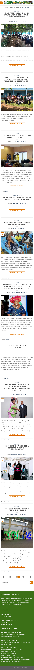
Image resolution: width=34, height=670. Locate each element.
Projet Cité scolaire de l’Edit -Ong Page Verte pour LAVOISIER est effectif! (17, 198)
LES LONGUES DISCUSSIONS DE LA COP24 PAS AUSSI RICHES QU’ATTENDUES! (17, 448)
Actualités (20, 195)
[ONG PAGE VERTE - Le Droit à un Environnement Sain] (18, 3)
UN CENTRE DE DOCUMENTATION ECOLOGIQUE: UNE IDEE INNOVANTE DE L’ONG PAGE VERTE (17, 15)
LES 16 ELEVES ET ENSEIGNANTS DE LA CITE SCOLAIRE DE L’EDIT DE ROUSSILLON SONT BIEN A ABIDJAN (17, 79)
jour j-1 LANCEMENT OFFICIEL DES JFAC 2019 (17, 347)
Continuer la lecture (17, 65)
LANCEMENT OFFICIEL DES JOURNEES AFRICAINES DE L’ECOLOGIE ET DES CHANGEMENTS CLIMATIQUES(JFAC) (17, 286)
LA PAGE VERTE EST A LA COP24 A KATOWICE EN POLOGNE (17, 509)
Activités (16, 11)
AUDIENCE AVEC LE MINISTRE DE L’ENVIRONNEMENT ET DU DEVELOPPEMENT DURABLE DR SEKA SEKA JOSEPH (17, 387)
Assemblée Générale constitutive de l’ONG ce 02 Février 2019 (17, 223)
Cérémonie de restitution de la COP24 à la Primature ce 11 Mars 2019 (17, 136)
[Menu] (1, 2)
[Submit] (31, 582)
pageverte (25, 7)
